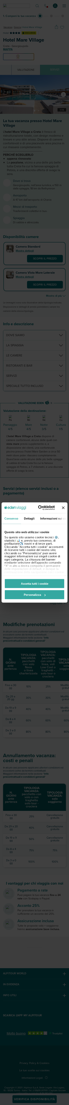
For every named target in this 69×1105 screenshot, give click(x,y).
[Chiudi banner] (63, 507)
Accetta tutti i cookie (34, 583)
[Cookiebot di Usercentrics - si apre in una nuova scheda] (40, 507)
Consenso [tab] (11, 518)
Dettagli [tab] (29, 518)
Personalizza (32, 594)
